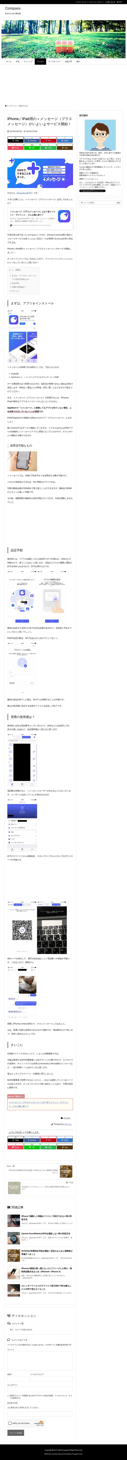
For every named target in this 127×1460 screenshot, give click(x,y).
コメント (10, 1349)
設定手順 (14, 283)
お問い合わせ (110, 2)
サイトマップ (81, 2)
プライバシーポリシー (96, 2)
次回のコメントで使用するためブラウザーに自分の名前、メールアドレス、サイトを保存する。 (41, 1396)
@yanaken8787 (24, 193)
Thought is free (77, 1454)
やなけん (68, 1124)
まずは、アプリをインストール (23, 276)
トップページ (12, 106)
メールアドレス (37, 1374)
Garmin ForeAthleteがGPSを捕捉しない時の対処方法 (45, 1233)
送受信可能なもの (20, 279)
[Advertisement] (63, 83)
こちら (95, 179)
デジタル (25, 106)
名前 (9, 1374)
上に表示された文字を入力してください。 (23, 1407)
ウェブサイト (12, 1385)
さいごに (14, 291)
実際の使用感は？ (18, 287)
